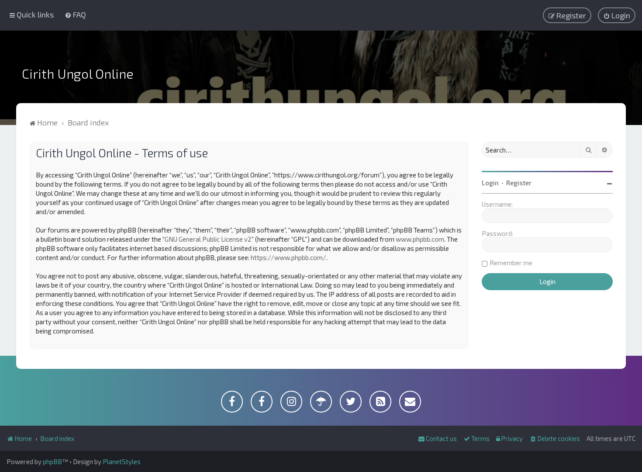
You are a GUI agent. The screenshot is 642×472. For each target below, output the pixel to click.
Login (490, 183)
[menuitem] (75, 14)
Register (519, 183)
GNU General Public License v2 (208, 239)
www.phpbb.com (420, 239)
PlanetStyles (122, 461)
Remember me (511, 263)
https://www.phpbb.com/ (288, 257)
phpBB (52, 461)
